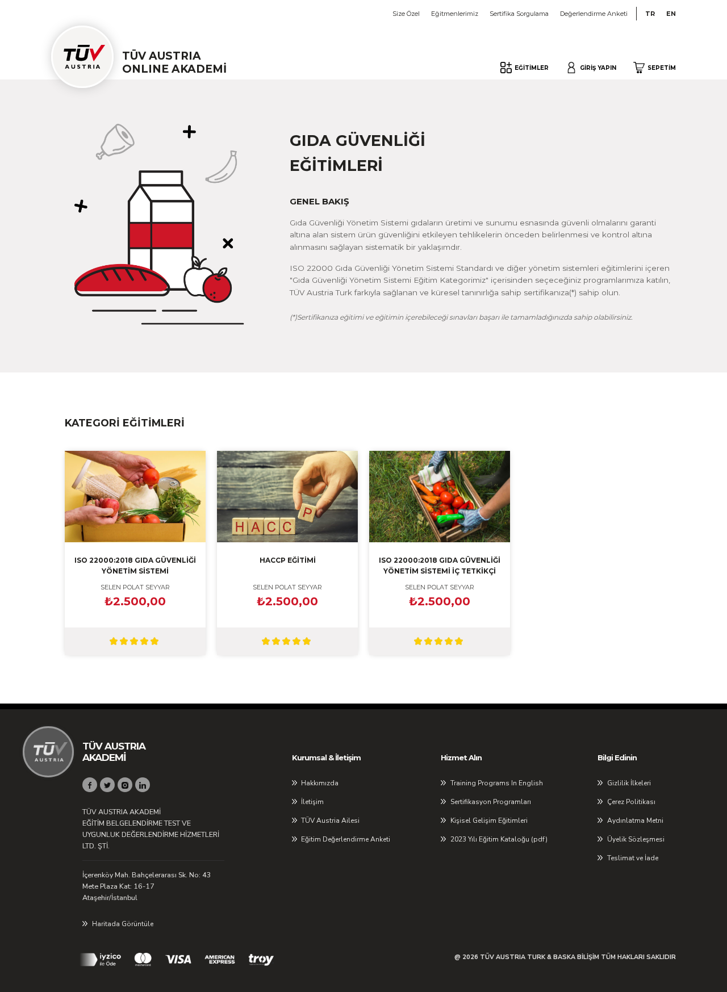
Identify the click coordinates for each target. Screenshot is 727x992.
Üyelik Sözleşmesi (636, 839)
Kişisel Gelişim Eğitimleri (489, 820)
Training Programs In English (496, 783)
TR (650, 14)
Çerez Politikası (631, 801)
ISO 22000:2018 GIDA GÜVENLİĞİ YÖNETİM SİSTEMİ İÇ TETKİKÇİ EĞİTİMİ (439, 566)
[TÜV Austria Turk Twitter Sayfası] (107, 784)
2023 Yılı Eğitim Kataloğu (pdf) (499, 839)
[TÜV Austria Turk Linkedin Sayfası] (142, 784)
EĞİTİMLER (532, 68)
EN (671, 14)
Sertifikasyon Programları (490, 801)
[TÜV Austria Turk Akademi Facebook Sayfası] (89, 784)
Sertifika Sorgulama (519, 14)
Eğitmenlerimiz (454, 14)
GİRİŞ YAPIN (598, 68)
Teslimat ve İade (632, 858)
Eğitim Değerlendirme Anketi (345, 839)
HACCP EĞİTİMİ (288, 560)
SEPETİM (661, 68)
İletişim (312, 801)
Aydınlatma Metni (635, 820)
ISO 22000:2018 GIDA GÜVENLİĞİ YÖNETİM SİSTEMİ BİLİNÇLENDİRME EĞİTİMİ (135, 566)
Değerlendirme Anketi (594, 14)
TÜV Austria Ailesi (330, 820)
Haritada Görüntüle (122, 923)
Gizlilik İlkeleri (629, 783)
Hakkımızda (320, 783)
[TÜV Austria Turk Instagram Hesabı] (125, 784)
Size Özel (406, 14)
